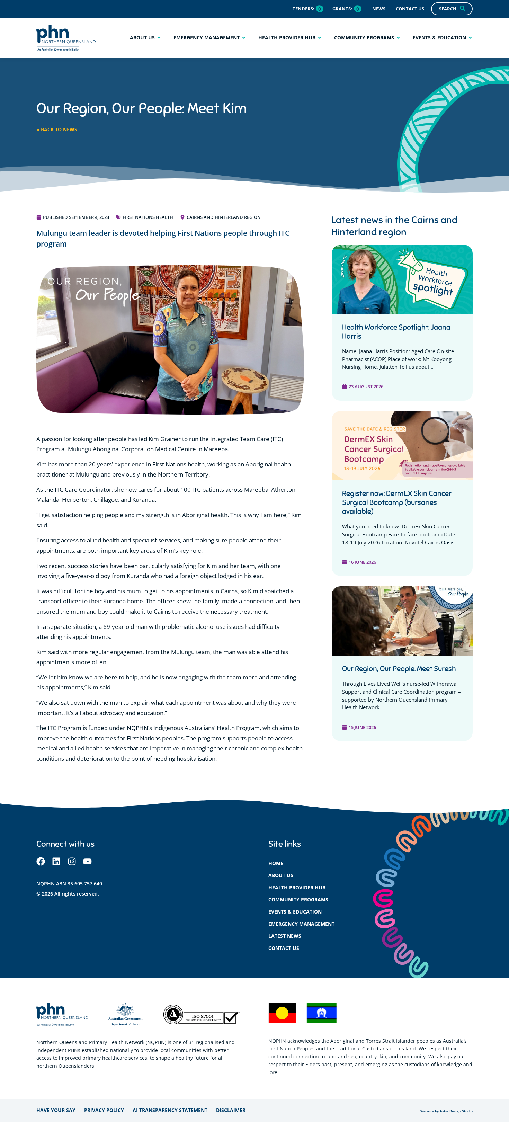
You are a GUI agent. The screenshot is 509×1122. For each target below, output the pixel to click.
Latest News (284, 936)
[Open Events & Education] (470, 37)
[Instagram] (72, 861)
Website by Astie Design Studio (446, 1111)
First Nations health (148, 217)
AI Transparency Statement (170, 1110)
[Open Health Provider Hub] (319, 37)
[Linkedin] (56, 861)
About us (280, 875)
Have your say (55, 1110)
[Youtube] (87, 861)
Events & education (295, 911)
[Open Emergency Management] (243, 37)
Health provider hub (296, 887)
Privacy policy (104, 1110)
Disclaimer (230, 1110)
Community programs (298, 899)
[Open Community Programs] (398, 37)
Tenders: (303, 8)
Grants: (342, 8)
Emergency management (301, 923)
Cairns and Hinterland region (224, 217)
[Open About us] (159, 37)
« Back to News (56, 129)
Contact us (283, 948)
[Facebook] (40, 861)
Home (275, 863)
